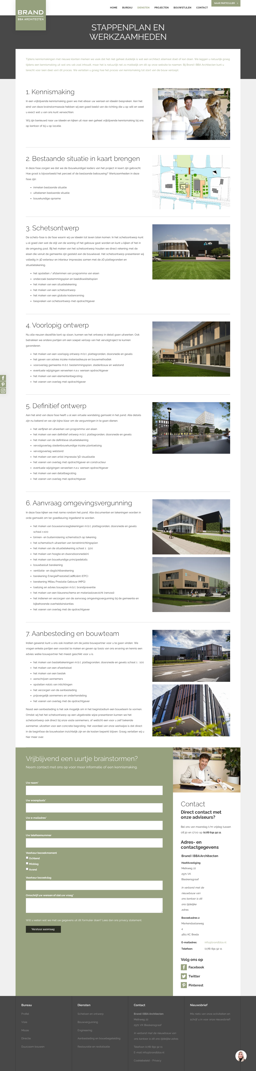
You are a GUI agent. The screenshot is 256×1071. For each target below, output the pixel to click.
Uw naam (32, 782)
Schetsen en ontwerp (91, 1013)
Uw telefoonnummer (38, 835)
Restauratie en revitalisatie (94, 1046)
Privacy (156, 1060)
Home (113, 7)
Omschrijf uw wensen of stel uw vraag (50, 895)
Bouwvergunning (88, 1022)
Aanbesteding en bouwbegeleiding (99, 1038)
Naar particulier (224, 3)
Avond (33, 869)
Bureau (127, 7)
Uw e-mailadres (36, 817)
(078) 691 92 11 (153, 1046)
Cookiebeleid (142, 1060)
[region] (241, 1055)
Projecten (161, 7)
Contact (202, 7)
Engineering (85, 1030)
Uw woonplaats (36, 800)
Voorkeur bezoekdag (38, 877)
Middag (34, 863)
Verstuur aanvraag (43, 929)
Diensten (143, 7)
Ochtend (34, 858)
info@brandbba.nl (215, 942)
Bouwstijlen (182, 7)
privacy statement (130, 920)
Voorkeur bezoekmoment (41, 852)
